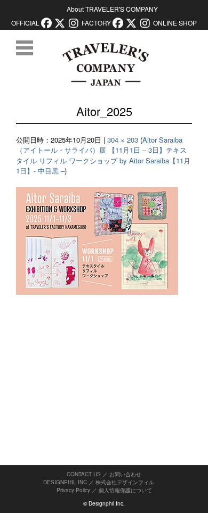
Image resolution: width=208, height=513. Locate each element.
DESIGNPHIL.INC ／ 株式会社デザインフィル (98, 482)
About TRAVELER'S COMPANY (112, 8)
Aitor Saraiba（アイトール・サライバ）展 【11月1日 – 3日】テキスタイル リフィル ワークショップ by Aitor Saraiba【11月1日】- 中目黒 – (103, 155)
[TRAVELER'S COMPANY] (105, 64)
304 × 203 (122, 140)
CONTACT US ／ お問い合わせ (104, 474)
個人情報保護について (125, 490)
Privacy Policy (73, 490)
